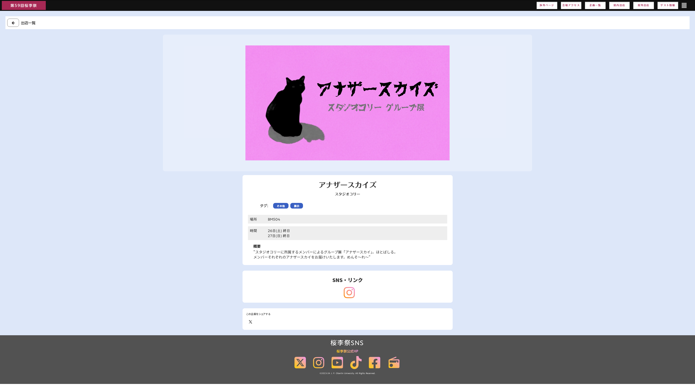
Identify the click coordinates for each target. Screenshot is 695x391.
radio (394, 362)
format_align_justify (684, 5)
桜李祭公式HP (347, 351)
